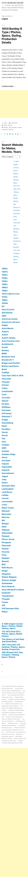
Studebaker (7, 583)
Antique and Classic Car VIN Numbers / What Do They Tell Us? (13, 730)
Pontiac (5, 549)
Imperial (5, 470)
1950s (5, 125)
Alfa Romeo (7, 313)
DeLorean (6, 410)
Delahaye (6, 407)
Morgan (5, 523)
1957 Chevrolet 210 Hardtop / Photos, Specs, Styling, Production (13, 647)
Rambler (6, 558)
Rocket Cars (19, 734)
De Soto (5, 404)
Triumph (6, 599)
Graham (5, 451)
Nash (4, 526)
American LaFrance (11, 322)
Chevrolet (6, 379)
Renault (5, 561)
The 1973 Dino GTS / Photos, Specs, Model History (12, 633)
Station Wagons (9, 577)
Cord (4, 394)
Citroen (5, 385)
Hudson (5, 464)
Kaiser (5, 482)
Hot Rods (6, 460)
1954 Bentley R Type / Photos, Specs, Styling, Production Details (12, 35)
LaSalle (5, 495)
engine (20, 127)
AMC (4, 316)
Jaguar (5, 476)
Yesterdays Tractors (7, 736)
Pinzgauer (6, 542)
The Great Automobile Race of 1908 (12, 743)
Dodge (5, 420)
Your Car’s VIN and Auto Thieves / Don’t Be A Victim (13, 693)
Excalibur (6, 429)
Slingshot (6, 574)
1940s (5, 281)
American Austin (10, 319)
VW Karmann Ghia (10, 608)
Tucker (5, 602)
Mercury (6, 517)
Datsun (5, 401)
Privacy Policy (19, 688)
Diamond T (7, 416)
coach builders (13, 127)
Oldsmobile (7, 533)
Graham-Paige (8, 454)
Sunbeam (6, 593)
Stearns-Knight (9, 580)
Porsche (5, 552)
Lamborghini (7, 489)
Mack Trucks (8, 508)
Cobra (4, 388)
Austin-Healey (8, 338)
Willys (5, 612)
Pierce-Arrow (8, 539)
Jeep (4, 479)
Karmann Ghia (8, 486)
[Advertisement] (14, 104)
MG (3, 520)
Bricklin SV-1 (8, 360)
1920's (5, 272)
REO (4, 564)
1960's (5, 287)
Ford (4, 442)
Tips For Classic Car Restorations (11, 690)
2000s (5, 303)
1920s (5, 275)
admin (5, 123)
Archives (20, 740)
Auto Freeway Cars (11, 341)
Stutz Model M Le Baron (13, 589)
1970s (4, 297)
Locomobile (7, 501)
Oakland (5, 530)
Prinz (4, 555)
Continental (7, 391)
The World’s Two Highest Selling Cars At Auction (12, 708)
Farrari (5, 432)
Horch (4, 457)
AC (3, 306)
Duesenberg (7, 423)
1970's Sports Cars (11, 294)
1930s (5, 278)
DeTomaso (7, 413)
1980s (5, 300)
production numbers (7, 129)
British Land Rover (10, 366)
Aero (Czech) (8, 309)
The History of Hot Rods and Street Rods (16, 210)
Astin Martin (7, 328)
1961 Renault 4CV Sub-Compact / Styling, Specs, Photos (16, 253)
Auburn (5, 331)
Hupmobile (7, 467)
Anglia (5, 325)
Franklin (5, 445)
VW (3, 605)
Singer (5, 571)
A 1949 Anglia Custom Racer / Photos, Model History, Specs (12, 626)
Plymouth (6, 545)
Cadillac (5, 372)
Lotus (4, 504)
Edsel (4, 426)
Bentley (10, 125)
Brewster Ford (8, 357)
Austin (5, 334)
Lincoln (5, 498)
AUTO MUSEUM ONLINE (12, 3)
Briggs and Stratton (11, 363)
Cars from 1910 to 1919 (12, 375)
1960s (5, 290)
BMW (4, 353)
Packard (5, 536)
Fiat (3, 438)
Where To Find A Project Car (14, 717)
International (8, 473)
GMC (4, 448)
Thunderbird (7, 596)
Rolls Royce (7, 567)
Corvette (6, 397)
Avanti (5, 347)
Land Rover (7, 492)
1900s (5, 268)
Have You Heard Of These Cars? (11, 719)
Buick (4, 369)
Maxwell (6, 511)
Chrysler (6, 382)
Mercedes (6, 514)
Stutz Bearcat (8, 586)
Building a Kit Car (13, 723)
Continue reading (9, 86)
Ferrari (5, 435)
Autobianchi (7, 344)
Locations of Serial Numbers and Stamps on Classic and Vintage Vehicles (13, 712)
